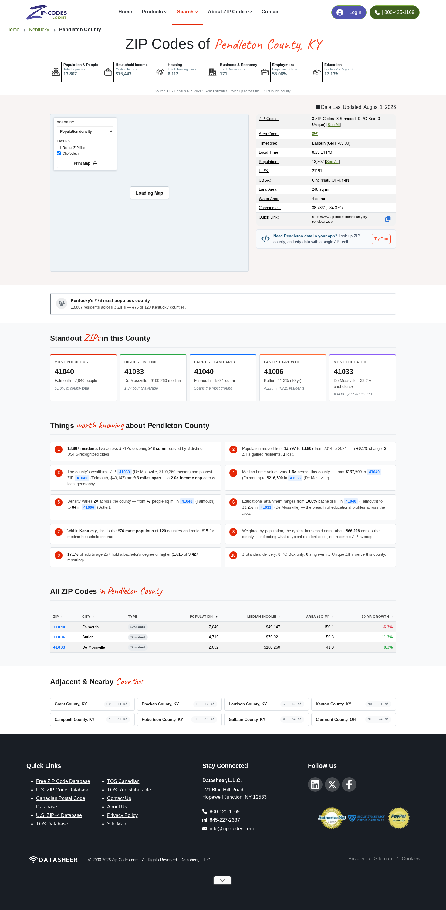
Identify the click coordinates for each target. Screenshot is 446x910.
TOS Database (52, 823)
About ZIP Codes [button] (227, 11)
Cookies (411, 858)
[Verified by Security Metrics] (366, 817)
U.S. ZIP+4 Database (59, 815)
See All (334, 124)
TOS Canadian (123, 781)
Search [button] (185, 11)
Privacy (356, 858)
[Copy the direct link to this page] (388, 218)
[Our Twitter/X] (332, 784)
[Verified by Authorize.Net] (332, 817)
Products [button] (152, 11)
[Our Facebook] (349, 784)
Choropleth (71, 153)
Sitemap (383, 858)
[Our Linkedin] (315, 784)
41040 (64, 371)
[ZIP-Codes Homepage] (54, 860)
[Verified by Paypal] (398, 817)
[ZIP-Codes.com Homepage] (46, 12)
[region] (149, 192)
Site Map (116, 823)
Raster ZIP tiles (74, 147)
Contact (271, 11)
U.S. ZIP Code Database (63, 789)
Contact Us (119, 798)
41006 (273, 371)
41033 (134, 371)
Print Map (83, 163)
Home (125, 11)
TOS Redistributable (129, 789)
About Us (117, 806)
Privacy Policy (122, 815)
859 (315, 134)
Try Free (381, 239)
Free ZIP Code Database (63, 781)
